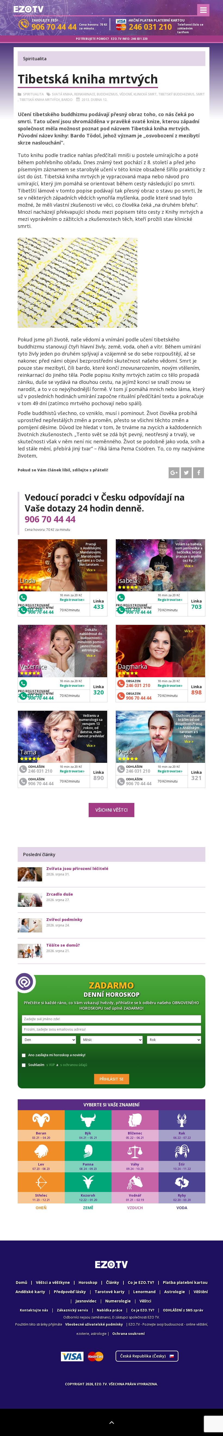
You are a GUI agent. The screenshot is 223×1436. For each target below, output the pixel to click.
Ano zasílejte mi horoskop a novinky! (56, 1055)
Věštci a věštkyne (53, 1282)
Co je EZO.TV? (141, 1282)
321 (196, 778)
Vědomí (125, 94)
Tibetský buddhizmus (176, 94)
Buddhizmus (107, 94)
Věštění (201, 1291)
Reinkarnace (84, 94)
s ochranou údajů (73, 1064)
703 (196, 606)
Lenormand (144, 1291)
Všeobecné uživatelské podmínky (94, 1324)
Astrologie (174, 1291)
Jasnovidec (86, 1300)
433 (98, 606)
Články (112, 1282)
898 (196, 692)
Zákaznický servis (72, 1310)
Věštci (145, 1300)
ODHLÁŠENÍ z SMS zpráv (183, 1310)
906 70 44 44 (50, 519)
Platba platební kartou (185, 1282)
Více (90, 570)
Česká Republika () (143, 1356)
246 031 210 (138, 685)
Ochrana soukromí (128, 1333)
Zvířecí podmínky (64, 919)
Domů (21, 1282)
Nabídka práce (109, 1310)
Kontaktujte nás (34, 1310)
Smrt (200, 94)
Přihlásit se (112, 1079)
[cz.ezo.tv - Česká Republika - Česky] (29, 9)
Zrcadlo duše (59, 894)
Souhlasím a (57, 1064)
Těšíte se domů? (63, 945)
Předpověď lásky (70, 1291)
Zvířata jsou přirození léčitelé (77, 868)
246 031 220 (139, 39)
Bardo (67, 99)
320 (98, 692)
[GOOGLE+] (174, 472)
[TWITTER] (186, 472)
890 (98, 778)
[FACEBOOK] (198, 472)
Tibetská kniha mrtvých (39, 99)
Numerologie (118, 1300)
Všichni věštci (111, 810)
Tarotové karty (110, 1291)
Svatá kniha (62, 94)
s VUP (51, 1064)
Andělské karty (30, 1291)
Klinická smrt (145, 94)
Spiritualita (33, 94)
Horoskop (88, 1282)
